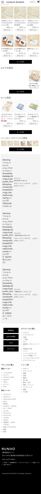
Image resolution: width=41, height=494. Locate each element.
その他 (25, 392)
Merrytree (7, 413)
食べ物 (25, 380)
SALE (11, 343)
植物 (24, 373)
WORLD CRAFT (8, 377)
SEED (5, 382)
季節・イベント (28, 385)
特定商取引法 (13, 462)
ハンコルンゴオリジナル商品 (14, 138)
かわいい (26, 368)
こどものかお (7, 373)
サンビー (6, 375)
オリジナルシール (29, 360)
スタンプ (26, 332)
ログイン (32, 2)
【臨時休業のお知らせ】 (22, 235)
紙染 (4, 431)
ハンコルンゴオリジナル (31, 358)
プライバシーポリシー (24, 462)
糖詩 (4, 429)
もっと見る (20, 62)
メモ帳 (25, 339)
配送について (36, 462)
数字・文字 (27, 382)
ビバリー (6, 384)
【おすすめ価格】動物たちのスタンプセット (34, 86)
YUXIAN (6, 418)
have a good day (9, 399)
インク (25, 351)
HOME (5, 462)
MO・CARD (7, 408)
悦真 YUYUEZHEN (9, 427)
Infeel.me (6, 397)
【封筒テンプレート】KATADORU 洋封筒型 (20, 23)
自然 (24, 375)
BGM (5, 386)
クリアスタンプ (28, 335)
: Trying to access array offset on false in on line (8, 180)
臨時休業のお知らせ (20, 180)
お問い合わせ (6, 464)
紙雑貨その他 (27, 349)
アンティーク (27, 387)
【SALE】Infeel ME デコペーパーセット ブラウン (7, 117)
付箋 (24, 337)
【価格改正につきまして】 (23, 291)
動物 (24, 378)
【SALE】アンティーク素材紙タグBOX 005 (33, 117)
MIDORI (6, 380)
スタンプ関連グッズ (29, 356)
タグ (24, 342)
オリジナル (11, 349)
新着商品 (11, 330)
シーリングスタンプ (29, 353)
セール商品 (6, 97)
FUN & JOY (7, 394)
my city (6, 411)
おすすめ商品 (7, 68)
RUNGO (14, 473)
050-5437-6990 (8, 459)
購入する (7, 30)
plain (5, 401)
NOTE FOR (7, 415)
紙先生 (5, 404)
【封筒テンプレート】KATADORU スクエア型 (7, 23)
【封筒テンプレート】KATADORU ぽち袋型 (33, 23)
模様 (24, 389)
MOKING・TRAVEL (10, 406)
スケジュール (27, 371)
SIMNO (5, 420)
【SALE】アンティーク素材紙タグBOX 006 (20, 117)
